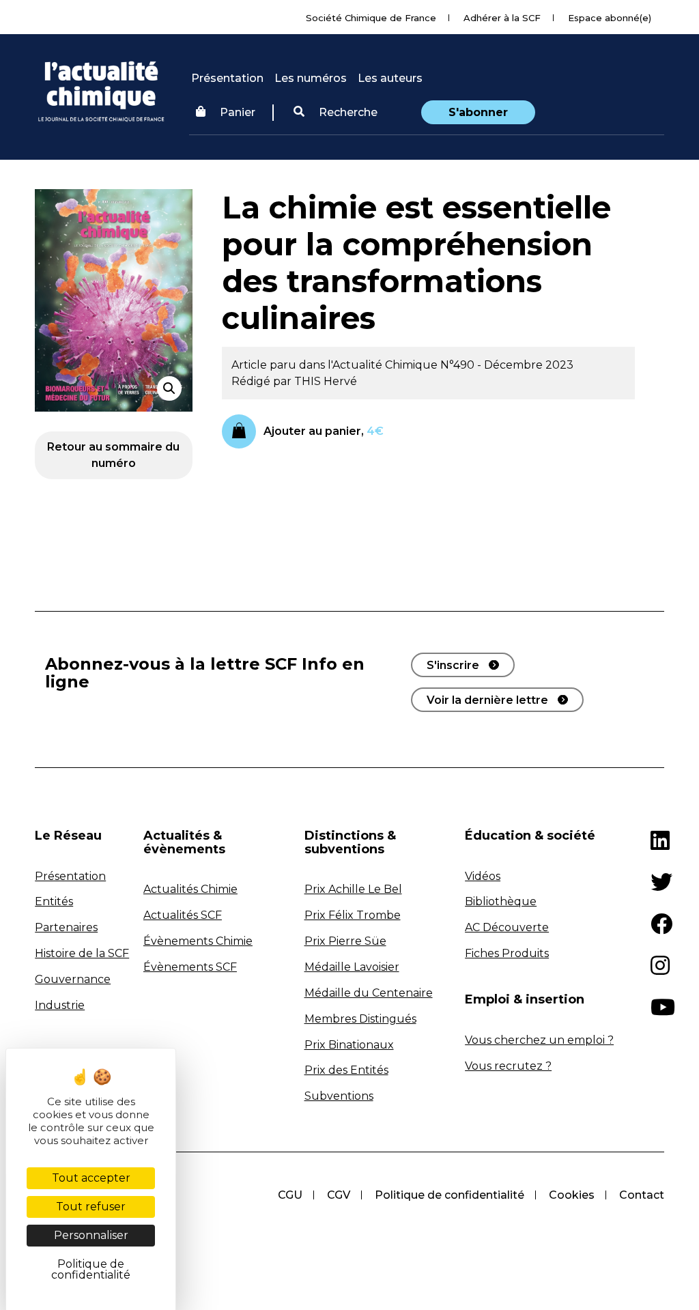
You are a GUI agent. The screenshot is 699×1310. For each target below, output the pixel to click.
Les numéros (310, 78)
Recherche (346, 112)
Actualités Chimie (190, 889)
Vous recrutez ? (508, 1065)
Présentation (227, 78)
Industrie (60, 1005)
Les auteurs (390, 78)
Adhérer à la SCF (502, 17)
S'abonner (478, 112)
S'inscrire (453, 665)
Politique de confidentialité (449, 1194)
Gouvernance (73, 979)
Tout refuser (91, 1206)
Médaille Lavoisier (351, 966)
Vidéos (482, 876)
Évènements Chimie (198, 941)
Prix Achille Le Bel (353, 889)
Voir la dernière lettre (487, 700)
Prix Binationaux (349, 1044)
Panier (237, 112)
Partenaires (66, 927)
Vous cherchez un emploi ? (539, 1040)
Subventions (338, 1096)
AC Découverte (507, 927)
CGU (290, 1194)
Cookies (572, 1194)
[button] (335, 112)
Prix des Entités (346, 1070)
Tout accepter (91, 1177)
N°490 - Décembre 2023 (506, 364)
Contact (641, 1194)
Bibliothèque (501, 901)
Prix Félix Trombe (352, 915)
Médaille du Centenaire (368, 992)
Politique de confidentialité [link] (90, 1269)
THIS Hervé (325, 381)
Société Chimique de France (371, 17)
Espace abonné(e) (609, 17)
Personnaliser (91, 1235)
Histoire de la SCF (82, 953)
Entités (54, 901)
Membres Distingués (360, 1018)
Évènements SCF (190, 966)
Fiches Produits (507, 953)
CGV (338, 1194)
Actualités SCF (182, 915)
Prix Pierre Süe (345, 941)
